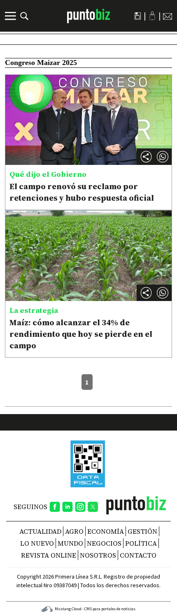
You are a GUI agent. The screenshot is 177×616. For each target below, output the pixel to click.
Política (141, 543)
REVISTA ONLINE (48, 555)
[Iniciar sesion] (152, 16)
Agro (74, 531)
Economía (105, 531)
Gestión (142, 531)
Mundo (70, 543)
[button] (162, 156)
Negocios (104, 543)
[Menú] (11, 16)
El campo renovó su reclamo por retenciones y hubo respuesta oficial (81, 192)
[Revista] (137, 16)
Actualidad (40, 531)
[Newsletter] (167, 16)
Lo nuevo (37, 543)
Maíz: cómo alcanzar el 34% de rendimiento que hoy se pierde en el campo (80, 334)
